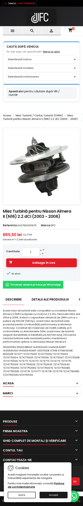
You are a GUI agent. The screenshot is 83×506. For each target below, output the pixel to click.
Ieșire (21, 495)
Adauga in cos (32, 262)
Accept (53, 495)
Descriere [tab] (14, 299)
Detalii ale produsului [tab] (50, 299)
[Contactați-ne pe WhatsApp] (73, 496)
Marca (45, 225)
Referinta (10, 225)
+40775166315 (26, 3)
